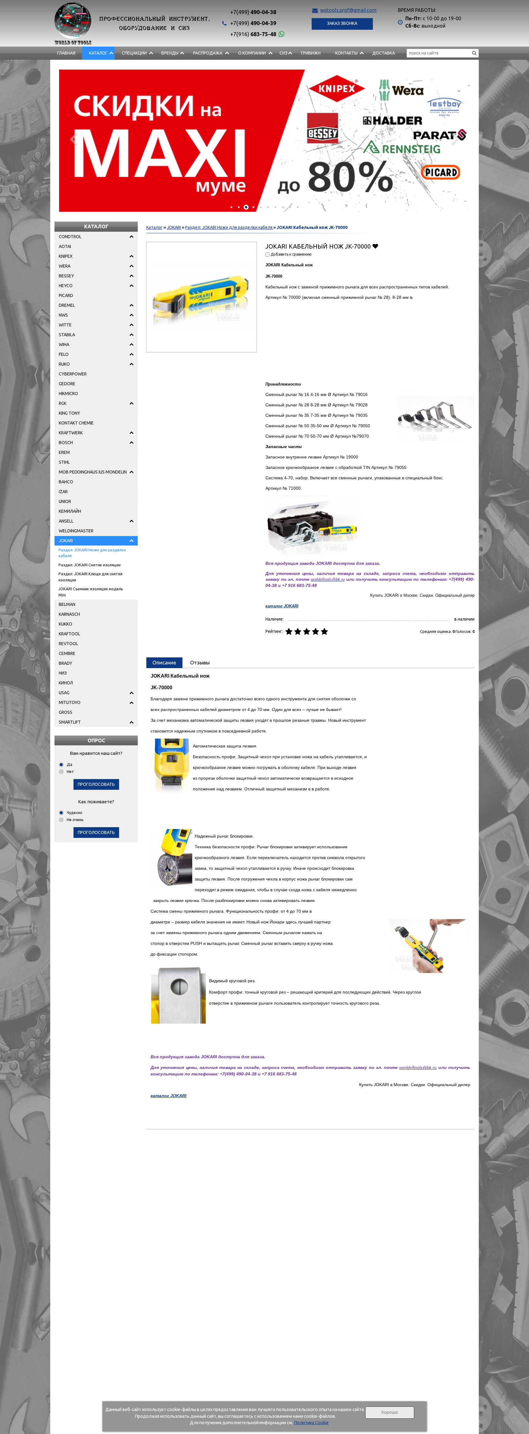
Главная (66, 53)
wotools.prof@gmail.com (348, 10)
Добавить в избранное (375, 246)
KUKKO (65, 624)
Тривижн (310, 53)
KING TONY (69, 413)
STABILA (67, 334)
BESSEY (66, 275)
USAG (64, 692)
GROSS (65, 712)
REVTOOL (68, 643)
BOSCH (66, 442)
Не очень (75, 819)
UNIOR (65, 501)
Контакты (346, 53)
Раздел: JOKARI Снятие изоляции (89, 565)
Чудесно (74, 812)
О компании (252, 53)
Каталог (98, 53)
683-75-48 (253, 34)
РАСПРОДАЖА (207, 53)
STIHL (64, 462)
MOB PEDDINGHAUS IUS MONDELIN (93, 472)
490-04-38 (253, 12)
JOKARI (66, 540)
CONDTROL (70, 236)
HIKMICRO (68, 393)
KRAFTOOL (69, 633)
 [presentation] (73, 138)
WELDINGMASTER (76, 530)
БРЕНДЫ (169, 53)
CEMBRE (67, 653)
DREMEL (67, 305)
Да (69, 764)
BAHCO (66, 481)
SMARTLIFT (70, 722)
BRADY (65, 663)
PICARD (66, 295)
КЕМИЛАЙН (70, 511)
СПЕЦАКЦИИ (134, 53)
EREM (64, 452)
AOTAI (65, 246)
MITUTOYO (70, 702)
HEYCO (66, 285)
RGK (62, 403)
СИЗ (283, 53)
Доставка (383, 53)
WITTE (65, 324)
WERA (64, 266)
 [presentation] (455, 138)
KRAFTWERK (71, 432)
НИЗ (63, 673)
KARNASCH (69, 614)
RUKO (64, 364)
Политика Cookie (311, 1422)
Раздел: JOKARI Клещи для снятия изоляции (90, 577)
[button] (231, 207)
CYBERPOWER (73, 373)
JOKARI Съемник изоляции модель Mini (90, 592)
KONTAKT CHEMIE (76, 422)
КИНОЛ (66, 682)
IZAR (63, 491)
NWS (63, 315)
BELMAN (67, 604)
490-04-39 (253, 23)
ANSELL (66, 521)
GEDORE (67, 383)
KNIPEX (66, 256)
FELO (64, 354)
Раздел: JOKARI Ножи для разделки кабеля (92, 553)
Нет (70, 771)
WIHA (64, 344)
